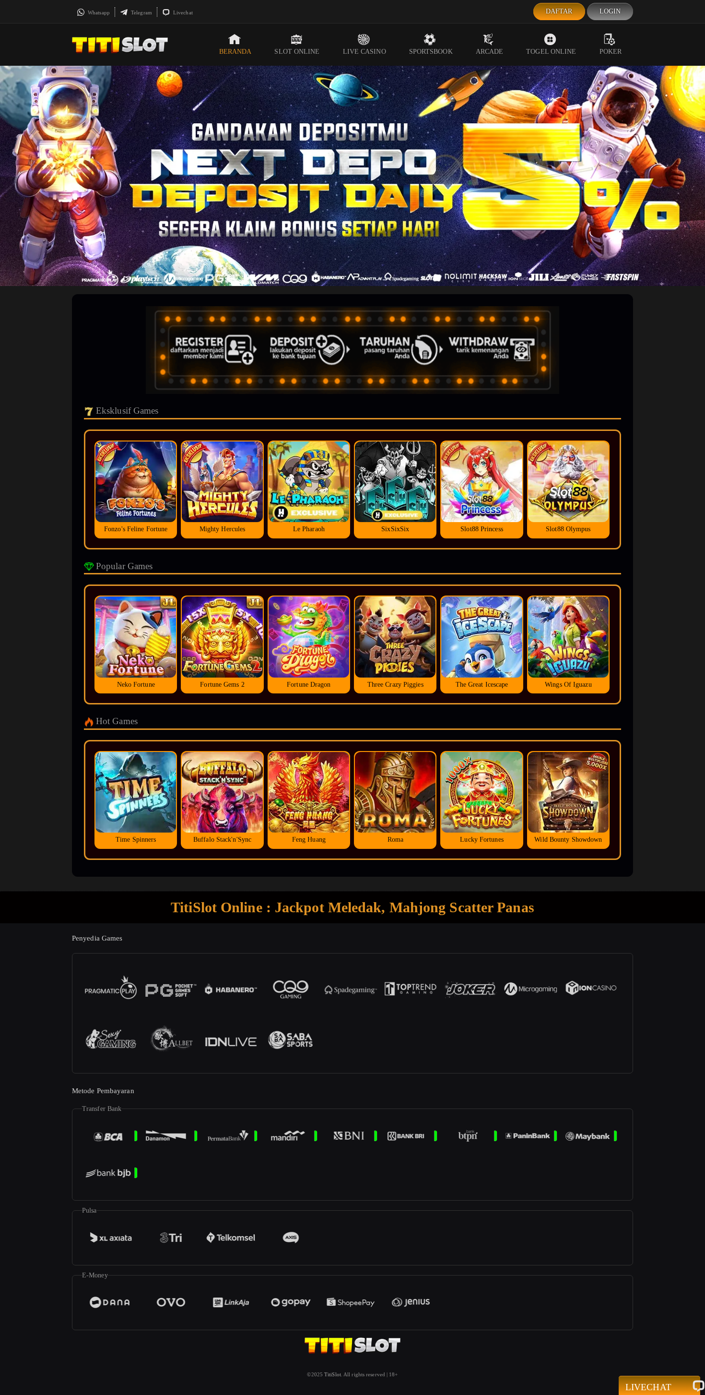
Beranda (235, 51)
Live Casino (364, 51)
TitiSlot (332, 1374)
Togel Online (551, 51)
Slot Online (296, 51)
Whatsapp (98, 12)
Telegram (140, 12)
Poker (610, 51)
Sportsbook (431, 51)
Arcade (490, 51)
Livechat (182, 12)
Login (610, 11)
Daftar (559, 11)
